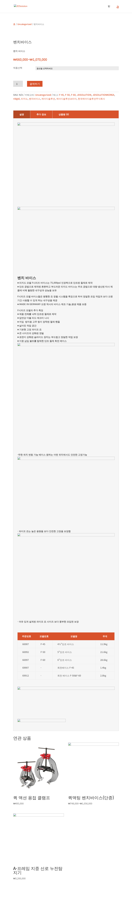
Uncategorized (24, 24)
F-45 (61, 94)
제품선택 (17, 67)
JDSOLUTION (84, 94)
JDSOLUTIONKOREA (103, 94)
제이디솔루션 (48, 98)
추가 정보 (41, 114)
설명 (21, 114)
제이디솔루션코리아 (66, 98)
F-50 (67, 94)
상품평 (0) (64, 114)
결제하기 (35, 84)
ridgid (16, 98)
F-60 (73, 94)
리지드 (24, 98)
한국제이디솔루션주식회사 (91, 98)
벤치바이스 (34, 98)
